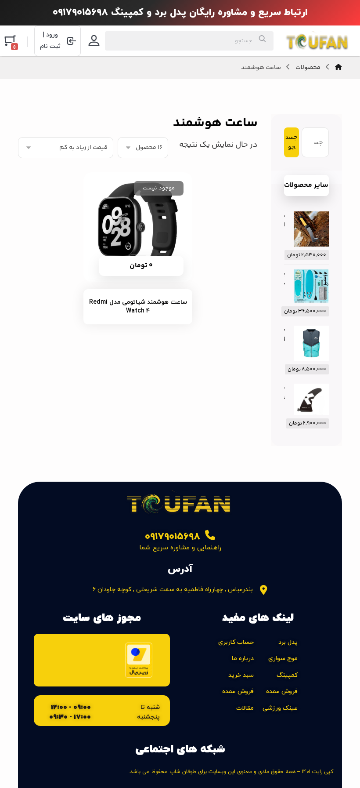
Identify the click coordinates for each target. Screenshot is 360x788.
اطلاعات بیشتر (132, 261)
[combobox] (189, 41)
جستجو (291, 142)
